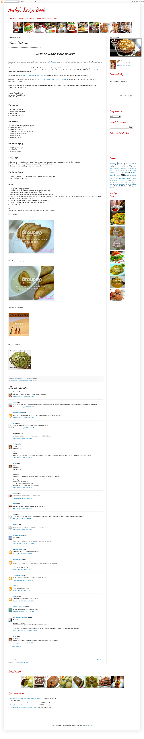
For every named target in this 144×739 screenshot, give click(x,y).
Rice (122, 182)
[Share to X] (32, 378)
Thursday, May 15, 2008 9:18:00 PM (23, 407)
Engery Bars (119, 172)
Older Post (100, 660)
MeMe (134, 178)
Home (56, 660)
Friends (127, 175)
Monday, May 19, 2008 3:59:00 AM (23, 554)
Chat (125, 166)
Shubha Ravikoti (18, 559)
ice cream (127, 177)
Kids (116, 178)
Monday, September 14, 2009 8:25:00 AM (25, 631)
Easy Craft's (42, 79)
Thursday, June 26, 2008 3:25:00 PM (23, 611)
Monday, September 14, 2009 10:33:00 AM (25, 643)
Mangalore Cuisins (124, 178)
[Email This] (28, 378)
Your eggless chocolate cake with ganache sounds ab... (26, 698)
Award (121, 163)
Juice (111, 178)
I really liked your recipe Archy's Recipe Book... (23, 707)
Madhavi (15, 524)
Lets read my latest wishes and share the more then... (25, 703)
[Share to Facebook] (34, 378)
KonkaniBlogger (18, 412)
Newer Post (12, 660)
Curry (129, 168)
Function (134, 175)
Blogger (89, 725)
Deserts (15, 380)
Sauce (129, 184)
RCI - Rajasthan (41, 75)
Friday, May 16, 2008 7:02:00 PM (22, 529)
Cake (111, 167)
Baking (128, 163)
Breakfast (120, 165)
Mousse (122, 180)
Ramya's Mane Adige (19, 606)
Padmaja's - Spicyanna (27, 75)
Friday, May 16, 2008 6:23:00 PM (22, 519)
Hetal (14, 586)
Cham (15, 392)
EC (14, 514)
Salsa (111, 184)
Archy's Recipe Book (27, 10)
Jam (133, 177)
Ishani (15, 596)
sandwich (122, 184)
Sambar (116, 184)
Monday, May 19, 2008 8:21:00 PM (23, 590)
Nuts (128, 180)
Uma (14, 423)
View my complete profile (124, 65)
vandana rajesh (17, 549)
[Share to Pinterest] (36, 378)
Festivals (20, 380)
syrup (133, 186)
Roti (127, 182)
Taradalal (53, 62)
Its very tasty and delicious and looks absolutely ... (24, 705)
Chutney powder (114, 168)
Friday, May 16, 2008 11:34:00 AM (22, 487)
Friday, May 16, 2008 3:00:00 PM (22, 498)
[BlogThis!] (30, 378)
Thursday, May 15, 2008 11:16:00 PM (23, 428)
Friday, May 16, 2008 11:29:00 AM (22, 457)
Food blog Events (27, 380)
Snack (118, 186)
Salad (132, 182)
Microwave (114, 180)
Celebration (118, 166)
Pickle (132, 180)
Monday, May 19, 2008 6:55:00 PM (23, 580)
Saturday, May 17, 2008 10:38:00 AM (23, 543)
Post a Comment (16, 646)
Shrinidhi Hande (18, 535)
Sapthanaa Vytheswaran (20, 617)
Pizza (111, 182)
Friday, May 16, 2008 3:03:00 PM (22, 508)
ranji (14, 402)
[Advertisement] (56, 653)
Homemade (119, 177)
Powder (116, 182)
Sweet (34, 380)
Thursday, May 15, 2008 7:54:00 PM (23, 396)
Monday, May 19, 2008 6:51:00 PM (23, 569)
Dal (116, 170)
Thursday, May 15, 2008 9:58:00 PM (23, 417)
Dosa (127, 170)
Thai (111, 187)
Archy (15, 444)
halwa (113, 177)
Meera (15, 493)
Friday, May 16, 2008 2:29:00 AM (22, 438)
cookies (123, 168)
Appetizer (113, 163)
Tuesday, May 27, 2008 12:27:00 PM (23, 601)
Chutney (131, 167)
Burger (132, 165)
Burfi (128, 165)
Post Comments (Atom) (22, 663)
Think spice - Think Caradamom (57, 79)
